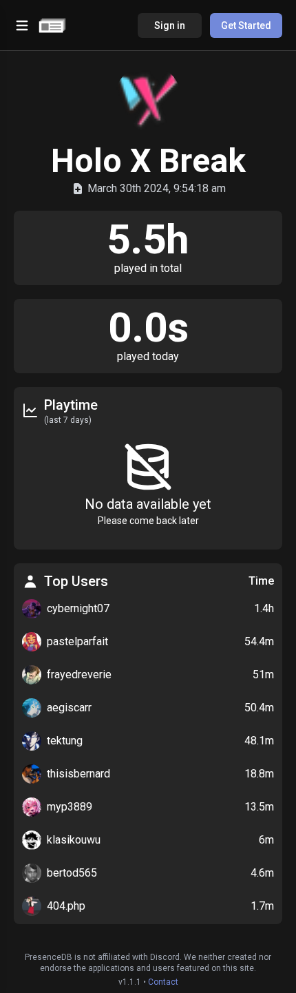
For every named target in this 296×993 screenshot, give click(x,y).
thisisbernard (78, 773)
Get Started (246, 25)
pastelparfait (77, 641)
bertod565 (72, 872)
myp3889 (69, 806)
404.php (66, 905)
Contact (163, 982)
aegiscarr (69, 707)
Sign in (169, 25)
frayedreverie (79, 674)
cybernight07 (78, 608)
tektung (65, 740)
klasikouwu (74, 839)
